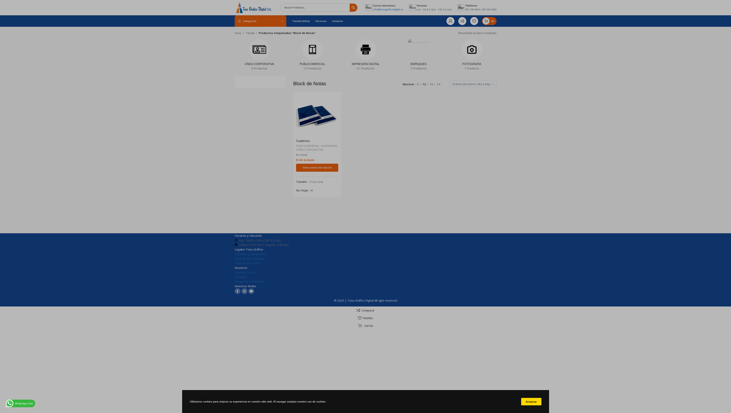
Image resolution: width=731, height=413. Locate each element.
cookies (207, 401)
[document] (365, 206)
